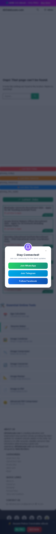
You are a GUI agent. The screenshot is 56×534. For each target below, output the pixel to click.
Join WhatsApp (28, 265)
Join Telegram (28, 273)
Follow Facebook (28, 281)
